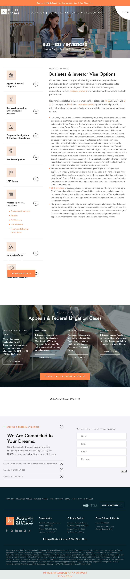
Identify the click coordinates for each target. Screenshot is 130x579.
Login (51, 13)
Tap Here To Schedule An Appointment (65, 574)
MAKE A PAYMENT (110, 505)
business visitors (86, 104)
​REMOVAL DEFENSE (13, 476)
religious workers (78, 91)
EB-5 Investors (57, 188)
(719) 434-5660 (79, 529)
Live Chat (59, 13)
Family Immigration (16, 159)
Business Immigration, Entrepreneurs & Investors (17, 110)
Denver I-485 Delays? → (65, 3)
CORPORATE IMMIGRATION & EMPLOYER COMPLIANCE (30, 463)
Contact (88, 499)
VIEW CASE (11, 361)
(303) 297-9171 (99, 13)
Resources (40, 564)
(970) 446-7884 (107, 526)
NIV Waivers (17, 224)
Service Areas (41, 499)
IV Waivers (16, 220)
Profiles (10, 499)
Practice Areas (24, 499)
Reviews (59, 499)
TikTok (29, 530)
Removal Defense (15, 255)
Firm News (77, 499)
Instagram (25, 530)
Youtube (20, 530)
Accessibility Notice (71, 564)
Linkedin (16, 530)
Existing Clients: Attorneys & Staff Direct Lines (65, 539)
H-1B (107, 100)
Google (11, 530)
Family (14, 215)
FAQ (51, 499)
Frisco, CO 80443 (102, 523)
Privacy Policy (85, 564)
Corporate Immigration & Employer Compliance (18, 136)
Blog (67, 499)
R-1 (70, 104)
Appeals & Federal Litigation (15, 85)
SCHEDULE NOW (20, 273)
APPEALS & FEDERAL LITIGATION (23, 427)
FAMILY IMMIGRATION (14, 470)
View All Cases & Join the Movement (64, 376)
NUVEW (58, 564)
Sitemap (50, 564)
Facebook (7, 530)
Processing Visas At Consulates (16, 204)
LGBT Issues (12, 181)
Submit (123, 471)
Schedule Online (72, 13)
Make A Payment (37, 13)
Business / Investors (20, 211)
